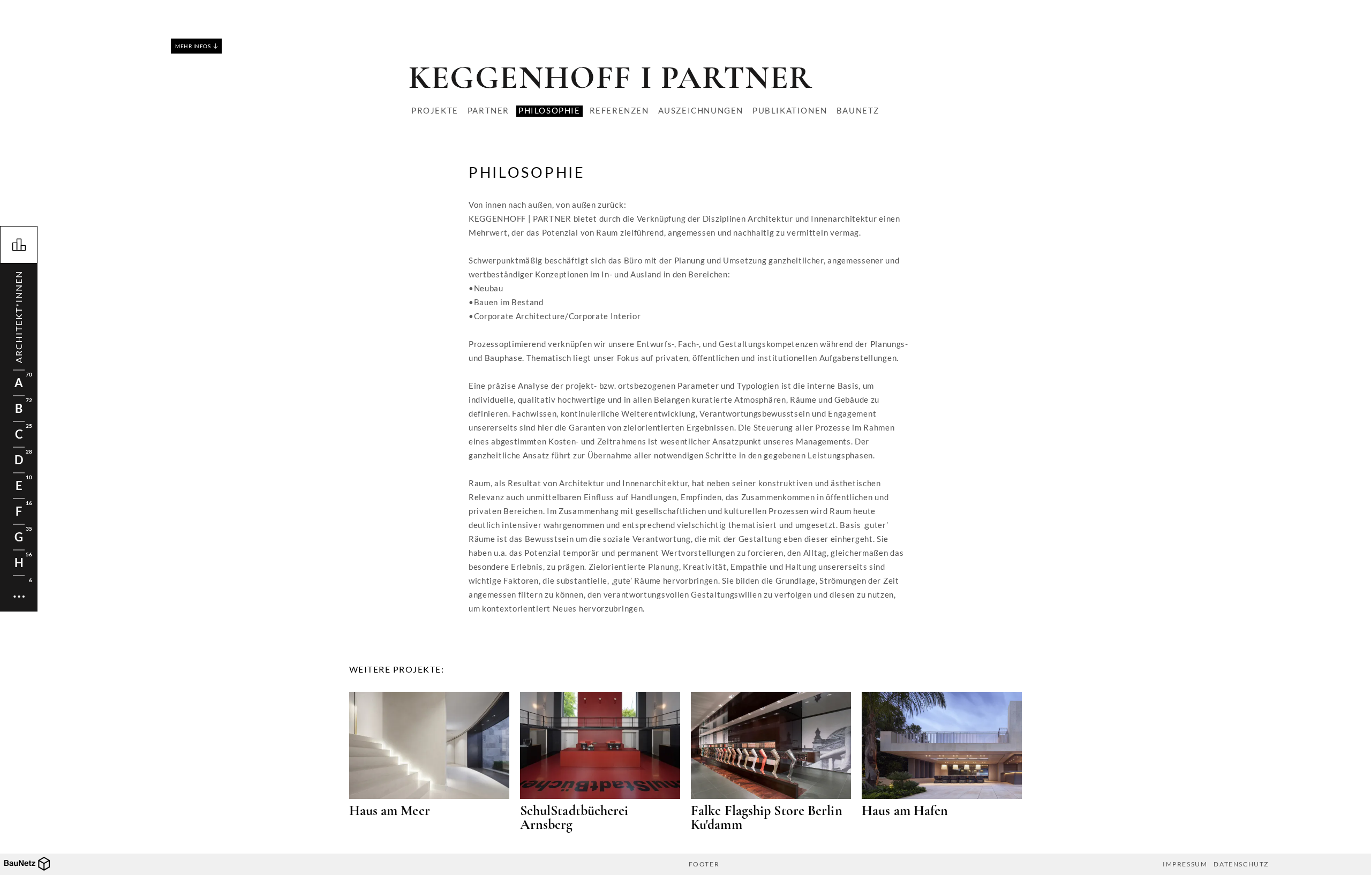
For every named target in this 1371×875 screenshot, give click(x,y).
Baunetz (858, 110)
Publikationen (789, 110)
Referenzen (619, 110)
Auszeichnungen (700, 110)
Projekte (434, 110)
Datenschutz (1241, 864)
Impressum (1185, 864)
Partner (488, 110)
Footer (704, 864)
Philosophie (549, 110)
